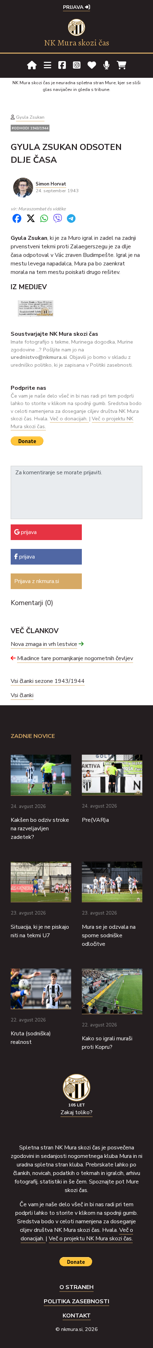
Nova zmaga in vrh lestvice (44, 644)
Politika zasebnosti (76, 1301)
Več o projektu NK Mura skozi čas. (91, 1238)
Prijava (74, 7)
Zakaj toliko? (76, 1112)
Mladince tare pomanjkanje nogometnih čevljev (75, 658)
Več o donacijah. (69, 418)
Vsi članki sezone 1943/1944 (48, 681)
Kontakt (77, 1316)
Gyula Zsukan (30, 117)
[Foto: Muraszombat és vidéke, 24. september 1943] (35, 308)
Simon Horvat (51, 184)
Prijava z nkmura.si (36, 581)
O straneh (76, 1287)
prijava (28, 532)
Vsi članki (22, 695)
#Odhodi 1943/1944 (30, 128)
